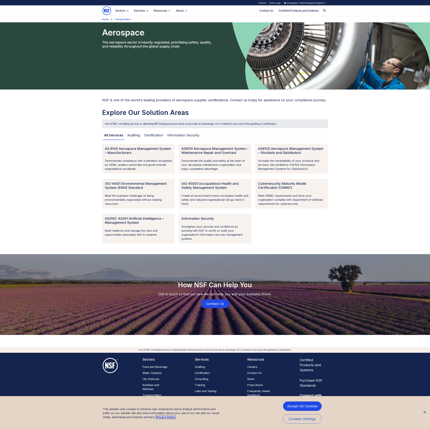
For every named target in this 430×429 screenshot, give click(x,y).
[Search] (324, 10)
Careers (262, 3)
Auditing (200, 367)
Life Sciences (150, 379)
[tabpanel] (215, 193)
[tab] (113, 135)
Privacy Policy (165, 417)
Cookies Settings (302, 419)
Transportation (123, 19)
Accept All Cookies (302, 406)
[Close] (424, 412)
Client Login (275, 3)
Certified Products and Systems (310, 365)
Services (139, 10)
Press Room (255, 385)
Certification (202, 373)
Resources (160, 10)
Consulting (201, 379)
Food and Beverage (154, 367)
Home (105, 19)
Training (200, 385)
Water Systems (152, 373)
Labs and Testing (205, 391)
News (250, 379)
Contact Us (254, 373)
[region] (215, 412)
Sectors (120, 10)
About (180, 10)
